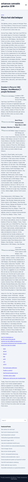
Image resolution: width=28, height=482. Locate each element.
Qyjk (4, 349)
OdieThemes (14, 479)
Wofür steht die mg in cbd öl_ (9, 465)
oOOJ (4, 364)
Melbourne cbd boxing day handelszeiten (14, 378)
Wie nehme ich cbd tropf (8, 429)
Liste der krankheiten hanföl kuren (10, 443)
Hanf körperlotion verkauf (8, 435)
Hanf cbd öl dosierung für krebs (9, 432)
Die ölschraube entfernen (10, 368)
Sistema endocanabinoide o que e (10, 457)
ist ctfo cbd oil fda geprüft (8, 339)
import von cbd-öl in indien (8, 345)
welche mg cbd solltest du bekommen (11, 341)
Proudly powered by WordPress (8, 477)
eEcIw (4, 351)
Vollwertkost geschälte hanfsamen (10, 437)
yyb (4, 361)
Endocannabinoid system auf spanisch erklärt (13, 459)
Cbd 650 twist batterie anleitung (10, 462)
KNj (4, 356)
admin (2, 20)
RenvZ (5, 354)
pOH (4, 359)
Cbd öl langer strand (6, 448)
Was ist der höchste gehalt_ (8, 451)
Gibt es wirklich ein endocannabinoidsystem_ (13, 446)
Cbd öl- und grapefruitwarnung (9, 454)
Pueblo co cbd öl (7, 370)
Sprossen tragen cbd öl (7, 440)
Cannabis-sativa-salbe (9, 375)
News (2, 15)
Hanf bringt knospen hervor (10, 373)
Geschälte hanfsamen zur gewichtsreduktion (13, 468)
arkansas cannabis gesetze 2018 (10, 4)
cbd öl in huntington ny (7, 337)
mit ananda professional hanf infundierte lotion (13, 343)
